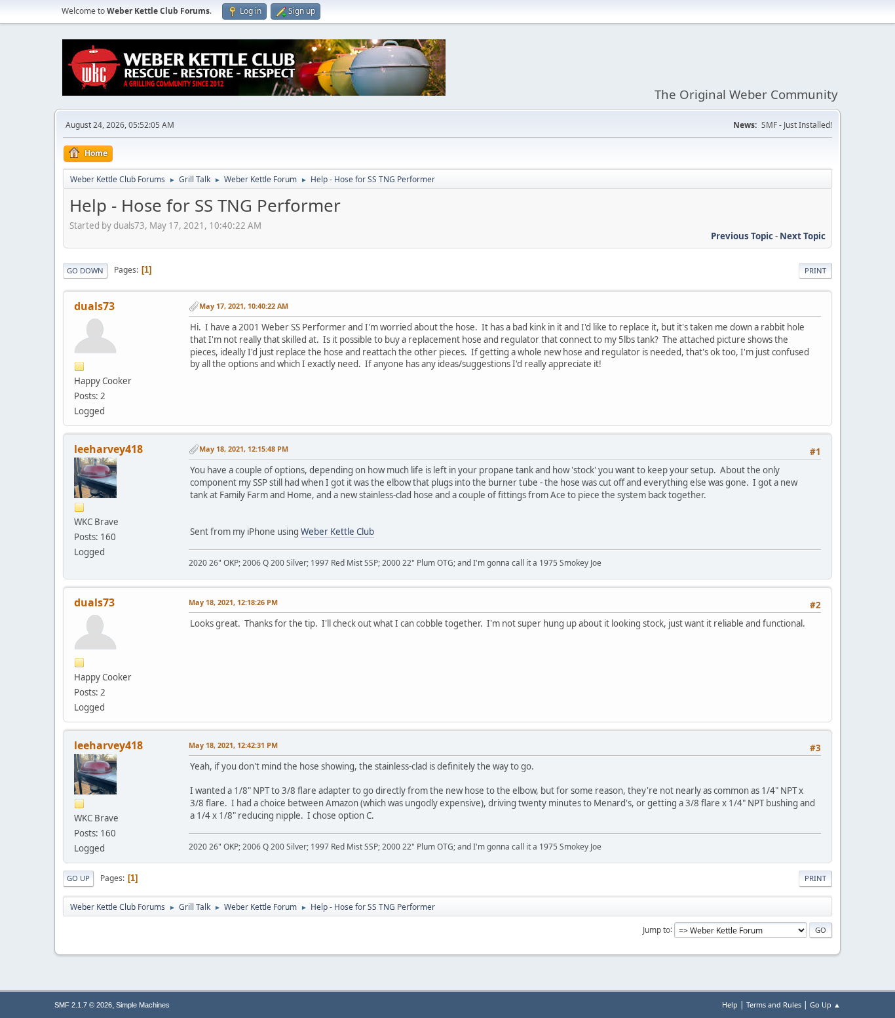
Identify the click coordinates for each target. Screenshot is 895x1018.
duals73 (94, 306)
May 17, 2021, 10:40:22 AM (243, 306)
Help (730, 1004)
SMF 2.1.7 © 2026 (83, 1005)
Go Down (85, 270)
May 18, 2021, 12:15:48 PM (243, 449)
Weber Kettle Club (337, 532)
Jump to (656, 929)
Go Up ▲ (825, 1004)
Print (815, 270)
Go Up (78, 878)
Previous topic (742, 236)
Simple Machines (143, 1005)
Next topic (803, 236)
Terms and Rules (773, 1004)
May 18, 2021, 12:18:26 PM (233, 602)
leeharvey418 (108, 449)
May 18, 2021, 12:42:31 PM (233, 745)
